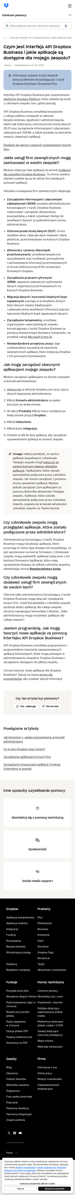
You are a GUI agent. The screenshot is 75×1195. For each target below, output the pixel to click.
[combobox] (37, 25)
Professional (45, 923)
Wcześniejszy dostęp (18, 952)
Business (43, 929)
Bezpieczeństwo (15, 946)
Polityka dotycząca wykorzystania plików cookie (50, 1012)
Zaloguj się (14, 389)
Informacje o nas (47, 1067)
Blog (9, 1067)
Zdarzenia (12, 1073)
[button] (7, 26)
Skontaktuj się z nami (50, 996)
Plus (40, 917)
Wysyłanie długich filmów (21, 996)
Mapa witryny (45, 1040)
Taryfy (41, 964)
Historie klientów (16, 1078)
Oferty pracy (45, 1073)
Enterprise (44, 934)
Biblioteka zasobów (17, 1084)
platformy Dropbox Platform (21, 99)
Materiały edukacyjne (50, 1046)
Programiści (13, 1090)
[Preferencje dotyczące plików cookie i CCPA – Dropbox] (37, 1175)
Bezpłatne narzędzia (18, 969)
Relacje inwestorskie (50, 1078)
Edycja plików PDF (17, 1031)
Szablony (11, 964)
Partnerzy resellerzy (17, 1108)
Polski (9, 1152)
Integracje (12, 929)
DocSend (43, 946)
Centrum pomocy (14, 15)
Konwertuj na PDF (17, 1042)
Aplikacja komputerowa (20, 917)
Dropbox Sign (46, 952)
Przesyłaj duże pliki (17, 990)
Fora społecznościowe (19, 1096)
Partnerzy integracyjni (19, 1114)
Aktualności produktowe (52, 969)
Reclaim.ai (44, 958)
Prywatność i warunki (50, 1002)
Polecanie (12, 1102)
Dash (41, 940)
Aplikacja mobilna (17, 923)
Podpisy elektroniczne (19, 1037)
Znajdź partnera (15, 1119)
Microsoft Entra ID (40, 337)
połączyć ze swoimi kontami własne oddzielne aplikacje (36, 466)
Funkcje (11, 934)
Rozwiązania (13, 940)
